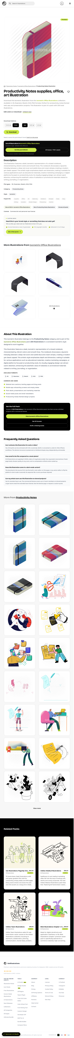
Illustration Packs (9, 983)
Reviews (33, 999)
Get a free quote (13, 232)
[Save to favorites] (68, 92)
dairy (63, 199)
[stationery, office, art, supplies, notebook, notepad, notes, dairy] (20, 553)
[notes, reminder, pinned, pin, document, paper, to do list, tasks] (54, 620)
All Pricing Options (36, 992)
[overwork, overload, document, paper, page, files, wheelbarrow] (54, 787)
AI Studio (22, 982)
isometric (23, 202)
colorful (51, 202)
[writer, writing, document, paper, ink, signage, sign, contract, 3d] (20, 720)
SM (25, 125)
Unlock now (27, 112)
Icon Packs (7, 987)
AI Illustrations (8, 1000)
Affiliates (34, 996)
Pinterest (61, 996)
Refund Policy (49, 996)
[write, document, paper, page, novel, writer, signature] (54, 687)
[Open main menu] (70, 3)
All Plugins (21, 991)
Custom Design (22, 1011)
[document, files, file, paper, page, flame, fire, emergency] (20, 787)
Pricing (33, 989)
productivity (43, 202)
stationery (35, 199)
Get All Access (37, 421)
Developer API (22, 1014)
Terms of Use (49, 992)
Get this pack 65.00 (21, 150)
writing (16, 202)
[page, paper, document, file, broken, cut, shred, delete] (54, 653)
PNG (15, 125)
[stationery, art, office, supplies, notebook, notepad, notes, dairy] (20, 520)
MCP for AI (21, 1018)
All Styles (6, 1013)
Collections (7, 1007)
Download (12, 132)
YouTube (61, 992)
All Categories (8, 1010)
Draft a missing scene (37, 425)
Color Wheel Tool (23, 1004)
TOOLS (19, 978)
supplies (16, 199)
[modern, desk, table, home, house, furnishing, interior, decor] (20, 284)
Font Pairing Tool (22, 1007)
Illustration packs (11, 86)
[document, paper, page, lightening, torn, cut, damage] (20, 687)
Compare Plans (22, 1025)
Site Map (47, 999)
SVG (8, 125)
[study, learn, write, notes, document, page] (20, 620)
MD (31, 125)
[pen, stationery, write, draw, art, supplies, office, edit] (54, 284)
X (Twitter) (62, 982)
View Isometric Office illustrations (37, 416)
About (33, 982)
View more (37, 808)
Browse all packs (63, 207)
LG (38, 125)
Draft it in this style (32, 137)
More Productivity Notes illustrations (44, 207)
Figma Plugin (21, 995)
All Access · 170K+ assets (52, 150)
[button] (61, 3)
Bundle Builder (22, 1021)
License (47, 982)
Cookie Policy (49, 989)
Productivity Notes (18, 189)
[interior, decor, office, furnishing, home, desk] (20, 308)
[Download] (31, 531)
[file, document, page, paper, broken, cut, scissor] (54, 586)
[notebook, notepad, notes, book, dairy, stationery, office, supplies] (20, 586)
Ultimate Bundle (8, 1017)
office (23, 199)
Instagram (62, 986)
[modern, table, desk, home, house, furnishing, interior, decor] (54, 261)
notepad (51, 199)
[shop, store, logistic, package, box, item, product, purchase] (20, 261)
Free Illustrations (9, 990)
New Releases (8, 1003)
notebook (43, 199)
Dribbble (61, 989)
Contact (33, 1006)
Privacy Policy (49, 986)
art (28, 199)
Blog (32, 986)
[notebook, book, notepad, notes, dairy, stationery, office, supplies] (54, 553)
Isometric (12, 194)
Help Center (34, 1003)
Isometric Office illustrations (26, 86)
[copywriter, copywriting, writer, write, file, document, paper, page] (54, 720)
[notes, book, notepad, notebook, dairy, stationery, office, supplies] (54, 520)
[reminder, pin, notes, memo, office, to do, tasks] (20, 653)
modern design (33, 202)
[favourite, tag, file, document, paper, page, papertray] (20, 753)
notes (57, 199)
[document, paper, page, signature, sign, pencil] (54, 753)
